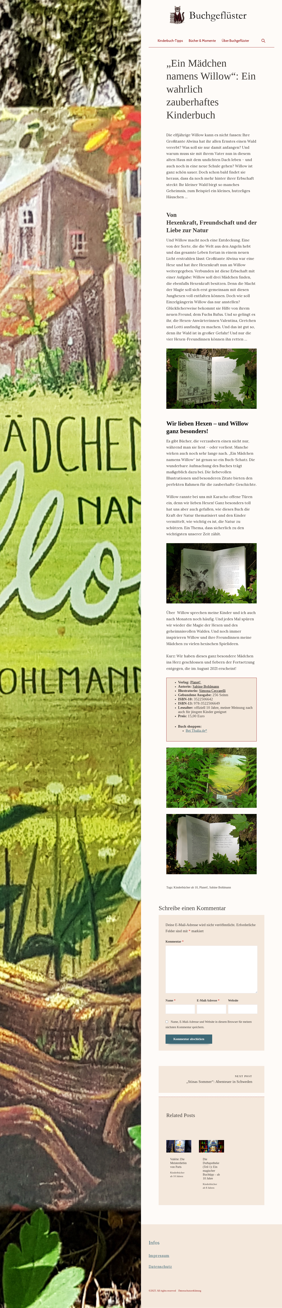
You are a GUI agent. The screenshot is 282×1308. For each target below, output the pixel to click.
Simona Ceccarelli (212, 691)
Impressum (159, 1255)
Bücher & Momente (202, 41)
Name (171, 1000)
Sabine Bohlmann (206, 686)
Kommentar (175, 941)
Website (233, 1000)
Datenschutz (160, 1266)
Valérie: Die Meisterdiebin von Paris (178, 1163)
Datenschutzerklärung (189, 1290)
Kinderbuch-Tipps (170, 41)
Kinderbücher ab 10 (186, 887)
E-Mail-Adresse (208, 1000)
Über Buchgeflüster (235, 41)
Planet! (195, 682)
